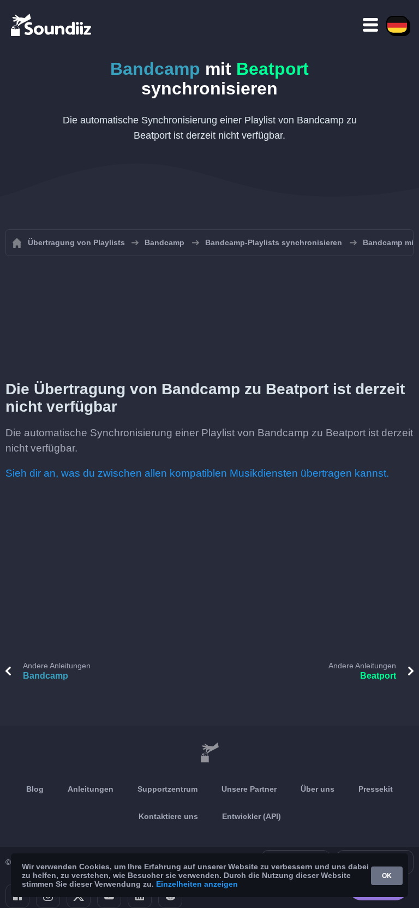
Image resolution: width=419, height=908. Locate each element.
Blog (35, 789)
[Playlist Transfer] (52, 24)
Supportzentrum (167, 789)
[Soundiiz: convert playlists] (209, 753)
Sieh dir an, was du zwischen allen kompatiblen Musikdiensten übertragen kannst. (197, 473)
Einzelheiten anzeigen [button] (197, 884)
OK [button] (387, 876)
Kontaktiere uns (168, 816)
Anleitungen (90, 789)
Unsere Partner (249, 789)
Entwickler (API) (251, 816)
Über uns (317, 789)
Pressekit (375, 789)
